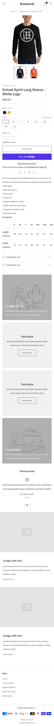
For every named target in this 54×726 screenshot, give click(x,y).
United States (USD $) (25, 708)
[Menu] (3, 3)
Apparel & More (8, 687)
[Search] (50, 3)
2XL (36, 122)
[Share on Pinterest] (29, 172)
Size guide (47, 117)
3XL (44, 122)
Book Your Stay (8, 692)
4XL (6, 126)
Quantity (6, 133)
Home (13, 11)
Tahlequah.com (8, 85)
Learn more (27, 353)
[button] (24, 505)
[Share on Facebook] (19, 172)
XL (28, 122)
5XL (14, 126)
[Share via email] (34, 172)
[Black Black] (4, 112)
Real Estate (7, 696)
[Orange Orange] (9, 112)
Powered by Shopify (27, 720)
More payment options (27, 163)
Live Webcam (8, 683)
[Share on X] (24, 172)
